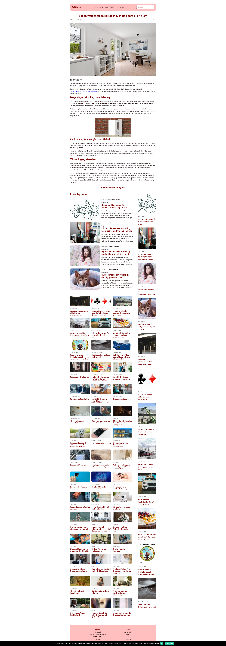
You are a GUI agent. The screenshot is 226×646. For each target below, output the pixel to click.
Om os (106, 7)
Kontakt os (120, 7)
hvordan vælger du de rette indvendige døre (83, 91)
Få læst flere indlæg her (113, 187)
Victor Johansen (86, 20)
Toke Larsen (114, 223)
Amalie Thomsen (114, 246)
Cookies (112, 7)
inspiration (152, 20)
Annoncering (99, 7)
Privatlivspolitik (169, 643)
